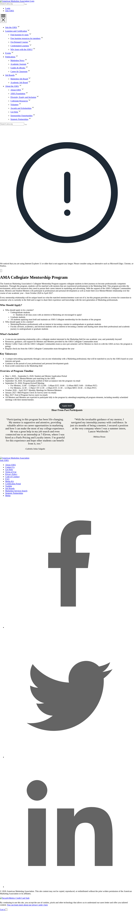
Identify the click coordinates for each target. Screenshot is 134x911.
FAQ (7, 479)
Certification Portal (13, 484)
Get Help (14, 112)
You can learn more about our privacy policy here (27, 905)
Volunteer (14, 104)
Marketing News (17, 60)
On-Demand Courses (19, 42)
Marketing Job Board (19, 79)
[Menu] (3, 18)
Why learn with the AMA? (21, 49)
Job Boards (10, 75)
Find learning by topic (19, 35)
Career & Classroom (18, 71)
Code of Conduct (12, 477)
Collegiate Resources (19, 101)
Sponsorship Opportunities (21, 115)
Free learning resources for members (25, 38)
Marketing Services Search (16, 491)
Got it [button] (2, 909)
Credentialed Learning (19, 46)
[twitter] (69, 757)
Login (7, 8)
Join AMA (9, 11)
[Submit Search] (26, 4)
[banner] (67, 198)
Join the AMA (11, 27)
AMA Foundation (17, 93)
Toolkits (8, 486)
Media (7, 495)
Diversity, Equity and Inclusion (23, 97)
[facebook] (69, 627)
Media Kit (9, 481)
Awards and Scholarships (20, 108)
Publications (10, 57)
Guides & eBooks (17, 68)
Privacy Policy (11, 474)
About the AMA (12, 86)
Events (8, 53)
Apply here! (67, 406)
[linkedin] (69, 887)
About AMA (15, 90)
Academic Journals (18, 64)
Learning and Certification (16, 31)
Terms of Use (10, 472)
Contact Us (10, 467)
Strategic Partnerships (19, 119)
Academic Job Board (19, 82)
